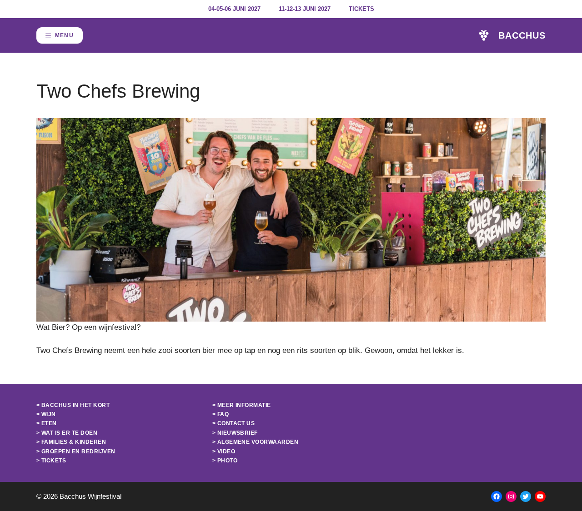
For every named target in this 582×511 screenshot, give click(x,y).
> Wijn (46, 414)
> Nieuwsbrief (235, 433)
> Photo (224, 460)
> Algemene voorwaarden (255, 442)
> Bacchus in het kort (73, 405)
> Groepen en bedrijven (75, 451)
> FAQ (220, 414)
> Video (223, 451)
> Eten (46, 423)
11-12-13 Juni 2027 (305, 8)
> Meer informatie (241, 405)
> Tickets (51, 460)
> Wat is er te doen (66, 433)
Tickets (361, 8)
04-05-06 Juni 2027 (234, 8)
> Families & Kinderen (71, 442)
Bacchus (522, 35)
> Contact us (233, 423)
